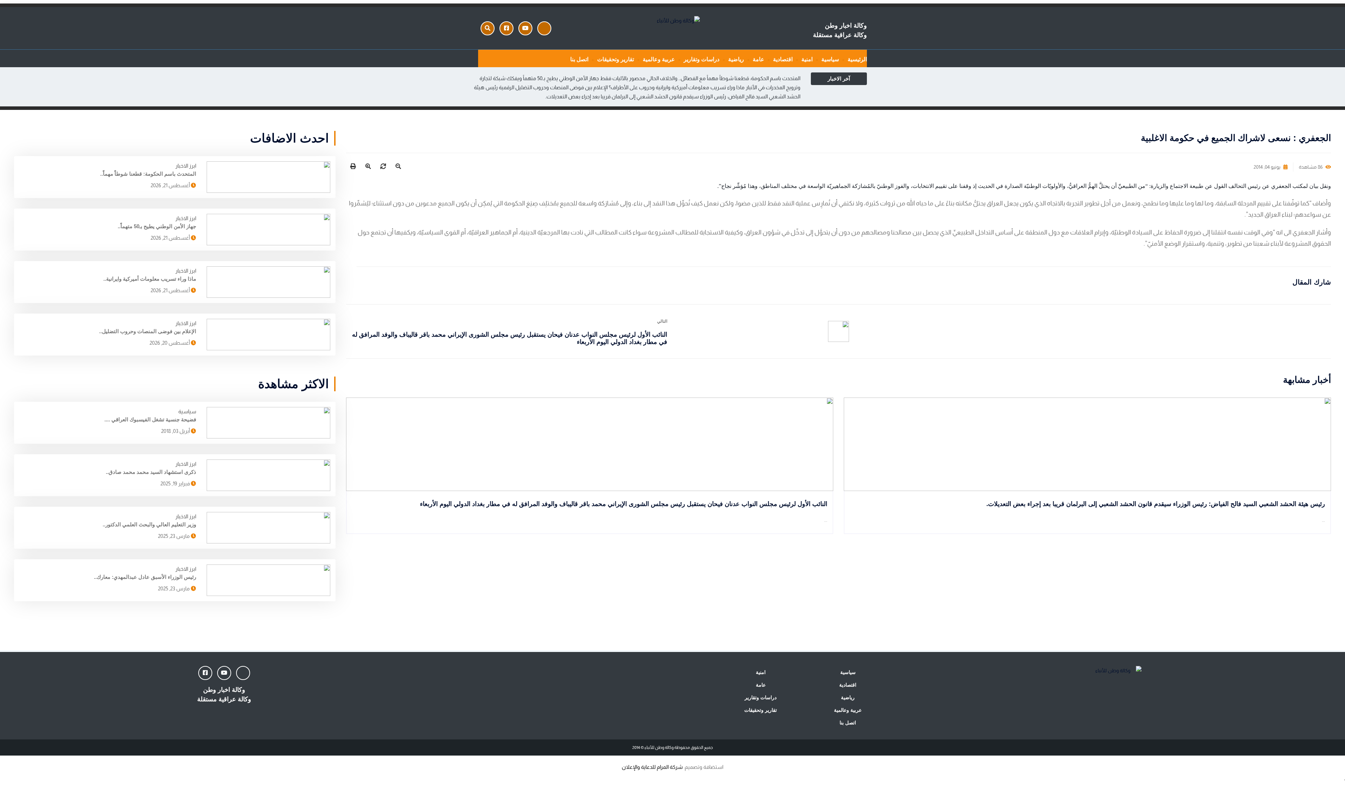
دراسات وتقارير (701, 59)
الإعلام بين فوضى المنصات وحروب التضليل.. (147, 331)
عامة (758, 59)
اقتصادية (783, 59)
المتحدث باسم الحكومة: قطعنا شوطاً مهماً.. (148, 174)
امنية (807, 59)
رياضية (736, 59)
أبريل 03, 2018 (176, 431)
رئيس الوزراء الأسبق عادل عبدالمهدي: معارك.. (145, 577)
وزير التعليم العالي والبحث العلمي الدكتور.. (149, 524)
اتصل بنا (579, 59)
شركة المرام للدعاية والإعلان (652, 767)
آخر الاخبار (839, 79)
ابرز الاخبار (185, 166)
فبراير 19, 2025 (175, 483)
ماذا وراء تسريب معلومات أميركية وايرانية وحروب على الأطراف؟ (677, 87)
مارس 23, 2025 (174, 536)
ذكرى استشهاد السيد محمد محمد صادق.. (151, 472)
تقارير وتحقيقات (615, 59)
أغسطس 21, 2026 (171, 185)
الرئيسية (857, 59)
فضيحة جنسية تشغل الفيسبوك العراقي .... (150, 419)
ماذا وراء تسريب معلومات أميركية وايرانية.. (149, 279)
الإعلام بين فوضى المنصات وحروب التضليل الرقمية (553, 87)
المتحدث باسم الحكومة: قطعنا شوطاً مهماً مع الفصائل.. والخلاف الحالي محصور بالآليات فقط (700, 78)
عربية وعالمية (659, 59)
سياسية (830, 59)
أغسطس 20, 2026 (170, 343)
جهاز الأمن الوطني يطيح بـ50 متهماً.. (157, 226)
